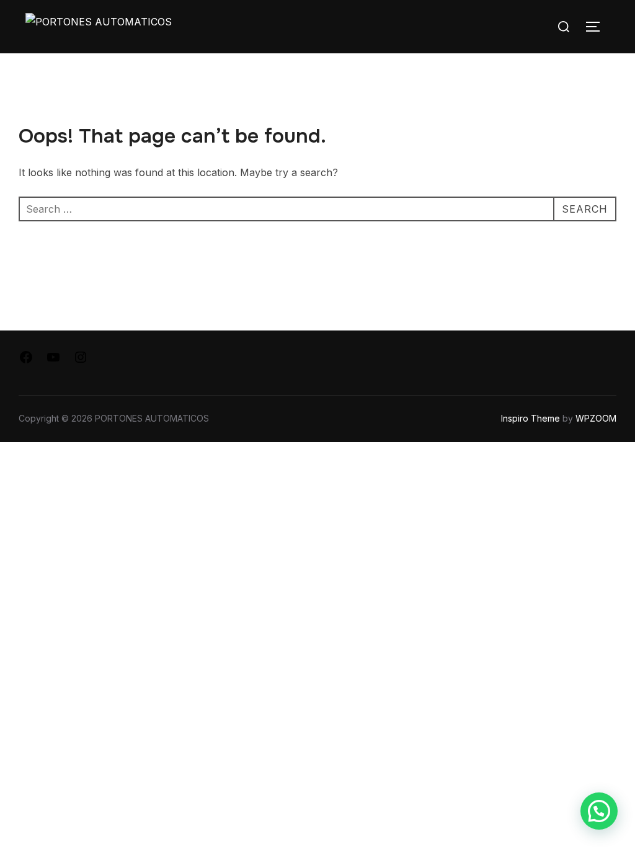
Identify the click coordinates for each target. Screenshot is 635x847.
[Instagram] (80, 361)
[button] (599, 811)
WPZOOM (595, 418)
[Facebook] (26, 361)
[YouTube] (53, 361)
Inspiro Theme (530, 418)
